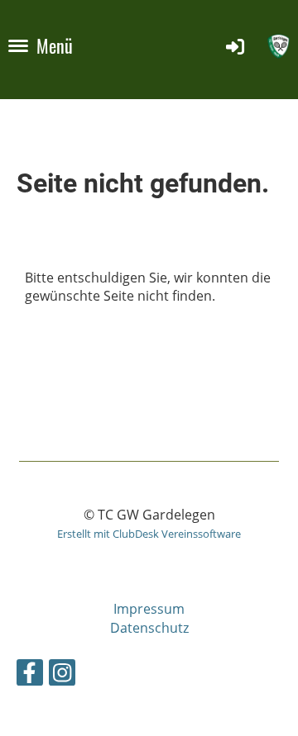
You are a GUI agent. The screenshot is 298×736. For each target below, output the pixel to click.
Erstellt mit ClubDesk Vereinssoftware (149, 533)
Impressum (149, 609)
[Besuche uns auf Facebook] (30, 675)
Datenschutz (149, 628)
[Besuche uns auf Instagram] (62, 675)
